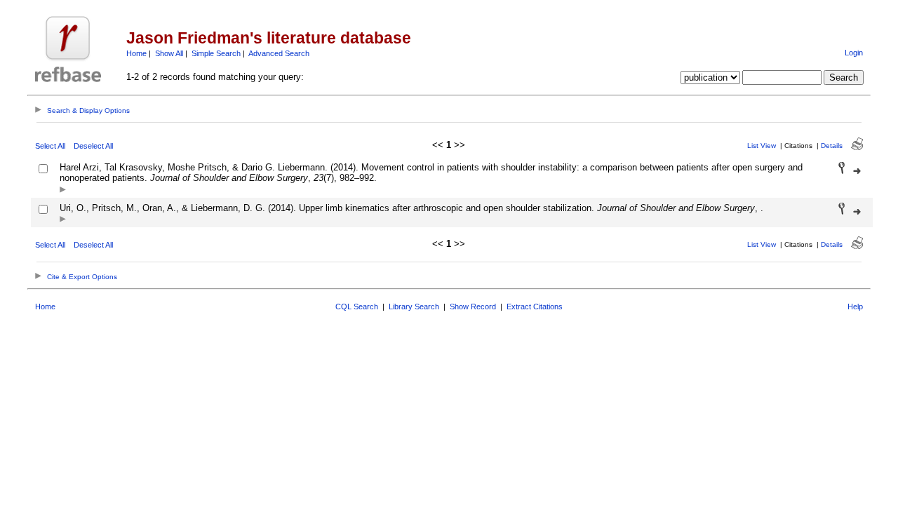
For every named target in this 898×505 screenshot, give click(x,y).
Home (136, 53)
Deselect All (93, 146)
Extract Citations (535, 306)
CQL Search (356, 306)
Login (854, 52)
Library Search (414, 306)
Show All (169, 53)
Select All (50, 146)
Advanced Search (278, 53)
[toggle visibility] (63, 190)
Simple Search (216, 53)
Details (832, 145)
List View (761, 145)
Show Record (473, 306)
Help (855, 306)
